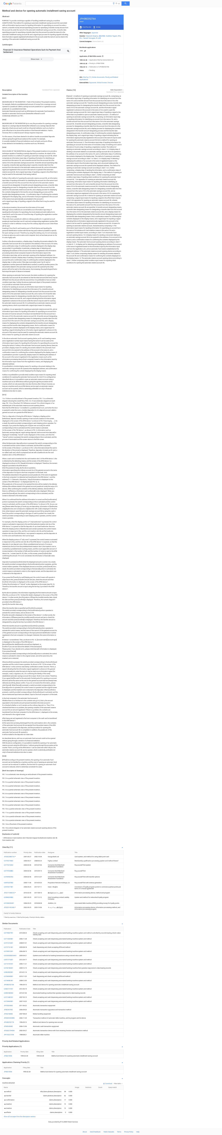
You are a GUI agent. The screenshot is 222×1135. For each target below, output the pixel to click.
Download (108, 1083)
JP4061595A (8, 1056)
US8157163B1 (8, 960)
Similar (98, 27)
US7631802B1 (8, 968)
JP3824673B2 (8, 1010)
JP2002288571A (9, 857)
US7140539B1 (8, 939)
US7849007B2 (8, 877)
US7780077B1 (8, 933)
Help (137, 1132)
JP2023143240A (9, 907)
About (85, 1132)
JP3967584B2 (8, 1014)
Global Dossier (102, 82)
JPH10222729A (9, 1035)
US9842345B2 (8, 897)
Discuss (110, 82)
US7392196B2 (8, 861)
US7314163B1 (8, 943)
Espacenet (92, 82)
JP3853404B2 (8, 1026)
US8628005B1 (8, 972)
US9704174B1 (8, 887)
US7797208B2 (8, 871)
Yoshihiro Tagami (111, 36)
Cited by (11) (87, 77)
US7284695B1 (8, 1001)
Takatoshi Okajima (92, 36)
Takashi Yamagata (89, 38)
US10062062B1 (9, 903)
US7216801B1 (8, 997)
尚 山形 (98, 38)
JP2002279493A (9, 1030)
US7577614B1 (8, 947)
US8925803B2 (8, 993)
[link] (7, 1091)
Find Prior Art (86, 27)
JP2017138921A (9, 893)
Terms (119, 1132)
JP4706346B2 (8, 1005)
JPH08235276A (9, 985)
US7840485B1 (8, 976)
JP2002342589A (9, 1018)
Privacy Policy (128, 1132)
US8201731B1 (8, 989)
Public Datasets (109, 1132)
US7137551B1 (8, 964)
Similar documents (98, 77)
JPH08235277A (9, 1022)
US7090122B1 (8, 951)
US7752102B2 (8, 865)
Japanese (94, 33)
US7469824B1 (8, 980)
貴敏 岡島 (102, 36)
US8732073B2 (8, 883)
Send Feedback (95, 1132)
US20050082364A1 (10, 955)
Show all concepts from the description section (19, 1116)
